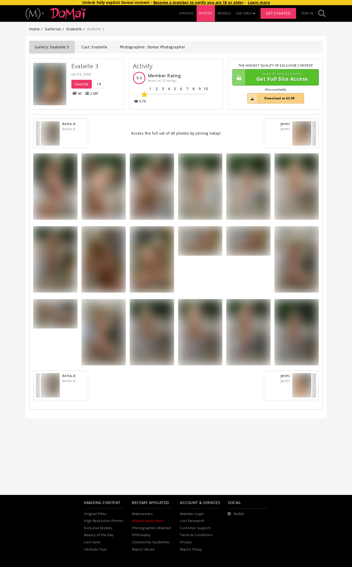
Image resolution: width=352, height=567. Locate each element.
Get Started (278, 13)
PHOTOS (205, 13)
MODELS (224, 13)
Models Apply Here (147, 521)
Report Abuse (143, 549)
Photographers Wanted (151, 528)
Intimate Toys (95, 549)
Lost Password (192, 521)
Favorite (81, 84)
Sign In (307, 13)
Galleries (53, 29)
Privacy (186, 542)
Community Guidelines (151, 542)
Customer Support (195, 528)
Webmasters (142, 514)
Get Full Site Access (282, 77)
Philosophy (141, 535)
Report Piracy (191, 549)
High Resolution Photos (103, 521)
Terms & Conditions (196, 535)
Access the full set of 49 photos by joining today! (176, 133)
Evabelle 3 (84, 66)
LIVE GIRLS (244, 13)
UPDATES (186, 13)
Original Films (95, 514)
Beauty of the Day (99, 535)
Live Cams (92, 542)
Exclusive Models (98, 528)
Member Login (192, 514)
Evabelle (74, 29)
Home (34, 29)
